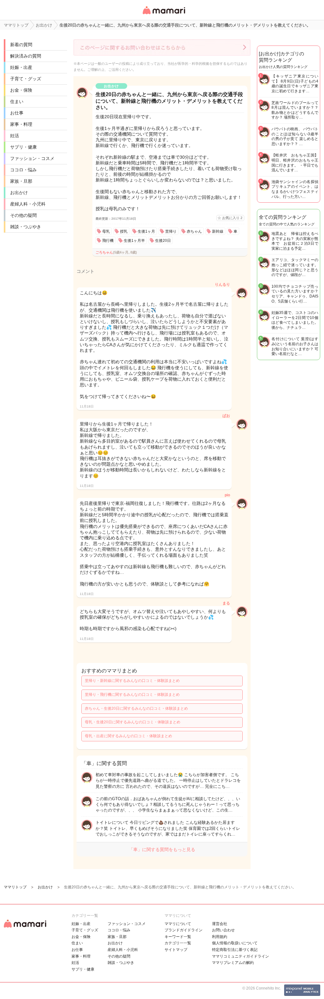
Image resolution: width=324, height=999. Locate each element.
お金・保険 (21, 90)
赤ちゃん (194, 231)
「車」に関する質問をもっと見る (162, 849)
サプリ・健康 (23, 147)
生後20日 (163, 240)
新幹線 (217, 231)
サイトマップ (176, 949)
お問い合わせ (223, 930)
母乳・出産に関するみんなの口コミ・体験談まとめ (128, 736)
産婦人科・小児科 (28, 203)
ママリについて (178, 924)
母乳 (106, 231)
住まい (16, 101)
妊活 (14, 135)
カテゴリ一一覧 (178, 943)
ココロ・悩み (23, 169)
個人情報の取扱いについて (235, 943)
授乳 (124, 231)
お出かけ (19, 192)
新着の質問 (21, 44)
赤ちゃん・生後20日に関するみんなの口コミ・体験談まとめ (136, 708)
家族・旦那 (21, 181)
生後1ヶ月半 (134, 240)
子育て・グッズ (25, 78)
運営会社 (219, 924)
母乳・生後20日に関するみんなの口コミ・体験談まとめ (132, 722)
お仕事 (16, 112)
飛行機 (108, 240)
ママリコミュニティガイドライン (240, 956)
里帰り (171, 231)
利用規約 (219, 937)
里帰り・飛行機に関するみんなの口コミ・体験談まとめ (132, 694)
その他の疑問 (23, 215)
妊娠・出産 (21, 67)
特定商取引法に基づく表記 (235, 949)
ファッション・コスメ (32, 158)
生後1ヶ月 (146, 231)
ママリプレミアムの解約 (233, 962)
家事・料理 (21, 124)
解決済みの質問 (25, 55)
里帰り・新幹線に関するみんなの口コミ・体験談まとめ (132, 680)
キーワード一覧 (178, 937)
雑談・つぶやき (25, 226)
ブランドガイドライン (183, 930)
